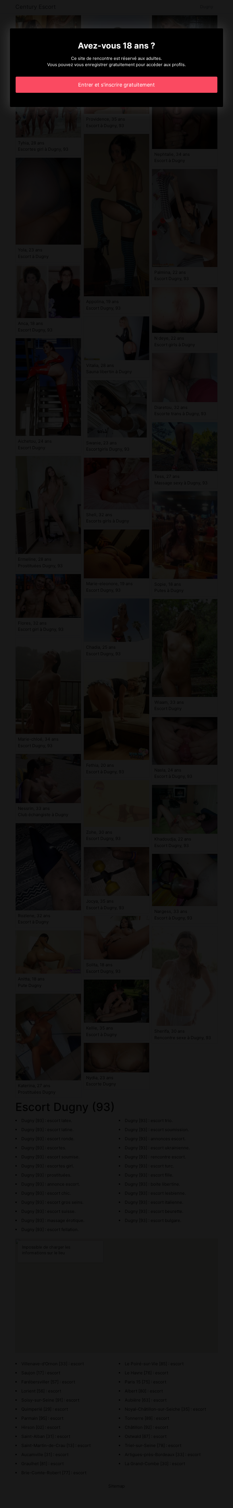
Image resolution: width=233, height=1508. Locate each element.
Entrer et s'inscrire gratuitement (116, 85)
